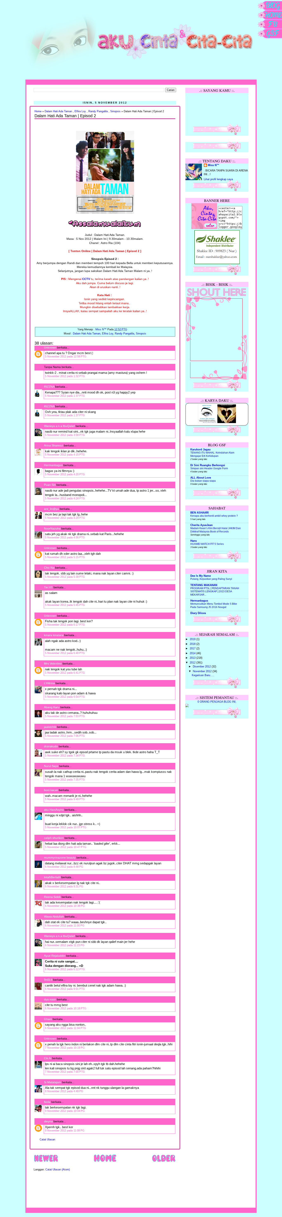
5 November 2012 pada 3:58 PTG (65, 435)
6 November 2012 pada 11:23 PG (64, 945)
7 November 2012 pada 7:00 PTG (65, 1071)
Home (37, 111)
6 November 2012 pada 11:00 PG (64, 925)
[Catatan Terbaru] (46, 1162)
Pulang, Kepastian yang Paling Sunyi (211, 579)
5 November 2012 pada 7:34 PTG (65, 755)
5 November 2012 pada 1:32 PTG (65, 376)
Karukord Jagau (200, 449)
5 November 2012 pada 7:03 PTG (65, 716)
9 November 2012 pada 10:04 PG (65, 1110)
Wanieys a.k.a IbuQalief (59, 426)
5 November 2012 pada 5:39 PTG (65, 576)
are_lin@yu (51, 508)
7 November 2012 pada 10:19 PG (65, 1047)
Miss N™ (213, 165)
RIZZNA (49, 386)
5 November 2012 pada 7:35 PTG (65, 779)
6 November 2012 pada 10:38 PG (65, 905)
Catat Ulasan (47, 1139)
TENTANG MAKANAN (203, 585)
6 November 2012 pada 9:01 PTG (65, 988)
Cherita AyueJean (201, 525)
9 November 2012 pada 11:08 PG (64, 1130)
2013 (193, 657)
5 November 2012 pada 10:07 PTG (65, 827)
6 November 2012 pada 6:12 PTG (65, 969)
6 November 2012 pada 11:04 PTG (65, 1028)
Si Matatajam (52, 1082)
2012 (193, 662)
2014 (193, 653)
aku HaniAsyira (54, 809)
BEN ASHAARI (199, 512)
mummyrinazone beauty (60, 857)
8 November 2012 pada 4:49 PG (64, 1091)
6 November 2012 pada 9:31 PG (64, 886)
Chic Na (49, 567)
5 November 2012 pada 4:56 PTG (65, 537)
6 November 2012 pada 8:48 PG (64, 866)
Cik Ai (47, 1058)
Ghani (48, 1019)
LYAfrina (49, 683)
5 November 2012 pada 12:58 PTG (65, 356)
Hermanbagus (53, 465)
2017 (193, 648)
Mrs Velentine (53, 663)
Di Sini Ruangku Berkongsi (207, 465)
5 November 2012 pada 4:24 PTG (65, 498)
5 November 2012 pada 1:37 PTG (65, 395)
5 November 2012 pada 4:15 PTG (65, 454)
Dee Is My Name (200, 575)
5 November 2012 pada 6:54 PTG (65, 696)
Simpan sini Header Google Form (209, 468)
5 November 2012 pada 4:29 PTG (65, 517)
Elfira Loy (80, 111)
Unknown (50, 347)
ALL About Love (200, 477)
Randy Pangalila (98, 111)
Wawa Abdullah (54, 916)
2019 (193, 639)
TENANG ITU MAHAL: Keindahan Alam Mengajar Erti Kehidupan (212, 454)
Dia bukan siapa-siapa (203, 480)
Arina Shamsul (53, 445)
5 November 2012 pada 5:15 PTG (65, 557)
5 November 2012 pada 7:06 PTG (65, 735)
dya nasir (50, 999)
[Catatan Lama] (163, 1162)
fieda (47, 1102)
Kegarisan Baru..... (203, 675)
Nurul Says (51, 766)
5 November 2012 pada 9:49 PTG (65, 799)
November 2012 (202, 671)
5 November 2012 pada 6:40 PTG (65, 653)
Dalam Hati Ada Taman (58, 111)
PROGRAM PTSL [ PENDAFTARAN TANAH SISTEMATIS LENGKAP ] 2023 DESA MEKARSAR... (214, 591)
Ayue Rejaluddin (54, 955)
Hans (193, 540)
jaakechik (50, 727)
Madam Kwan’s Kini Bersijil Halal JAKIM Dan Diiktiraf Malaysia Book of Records (215, 530)
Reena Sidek (52, 897)
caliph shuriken (54, 837)
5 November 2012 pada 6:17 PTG (65, 624)
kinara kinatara (53, 635)
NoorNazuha (52, 528)
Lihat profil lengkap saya (218, 179)
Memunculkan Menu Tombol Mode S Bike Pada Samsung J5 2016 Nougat (213, 605)
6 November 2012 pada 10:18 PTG (65, 1008)
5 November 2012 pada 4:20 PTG (65, 474)
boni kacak (51, 790)
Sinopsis (115, 111)
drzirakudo (51, 746)
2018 (193, 644)
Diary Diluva (198, 613)
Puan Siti (50, 484)
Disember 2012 (202, 666)
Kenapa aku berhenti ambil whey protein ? (214, 515)
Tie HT (48, 587)
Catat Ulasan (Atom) (57, 1169)
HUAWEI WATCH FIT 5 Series (207, 544)
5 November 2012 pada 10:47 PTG (65, 847)
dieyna (48, 1121)
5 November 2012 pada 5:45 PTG (65, 605)
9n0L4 (48, 979)
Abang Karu (51, 707)
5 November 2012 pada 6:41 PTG (65, 672)
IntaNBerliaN (52, 877)
